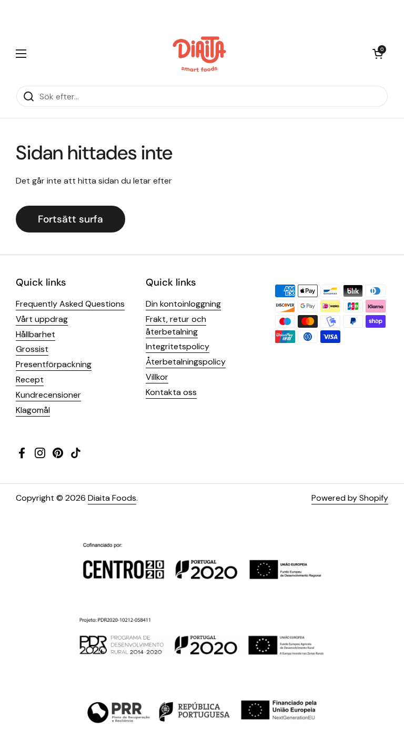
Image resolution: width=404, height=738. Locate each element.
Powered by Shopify (349, 497)
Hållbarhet (35, 334)
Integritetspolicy (177, 346)
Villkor (157, 376)
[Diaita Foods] (199, 54)
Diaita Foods (112, 497)
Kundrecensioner (48, 394)
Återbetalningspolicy (186, 361)
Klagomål (33, 410)
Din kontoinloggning (183, 303)
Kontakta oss (171, 392)
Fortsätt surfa (70, 219)
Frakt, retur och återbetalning (176, 325)
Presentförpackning (54, 364)
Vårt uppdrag (42, 319)
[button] (377, 53)
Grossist (32, 349)
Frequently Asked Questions (70, 303)
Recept (30, 379)
